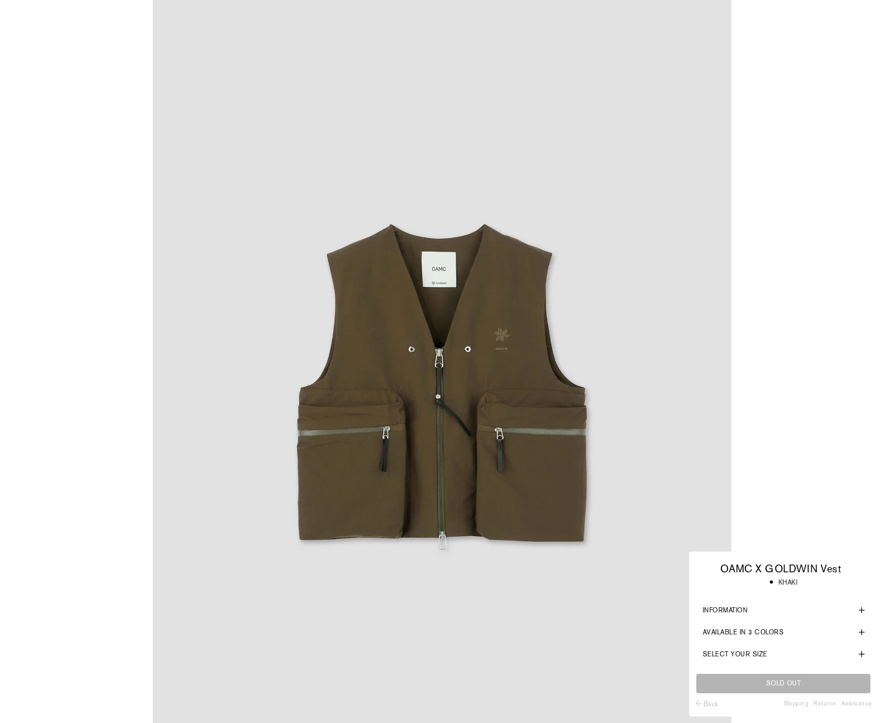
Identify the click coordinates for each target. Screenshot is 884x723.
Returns (824, 703)
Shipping (796, 703)
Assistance (856, 703)
